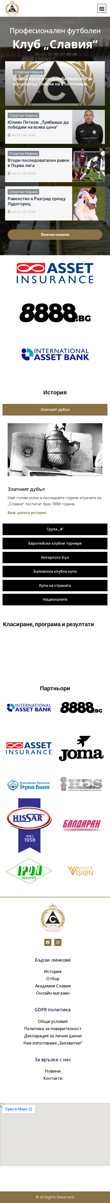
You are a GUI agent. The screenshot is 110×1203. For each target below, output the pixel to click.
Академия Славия (53, 985)
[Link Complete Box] (55, 83)
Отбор (52, 978)
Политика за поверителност (53, 1028)
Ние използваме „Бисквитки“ (52, 1043)
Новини (53, 1071)
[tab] (55, 409)
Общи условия (53, 1021)
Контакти (52, 1078)
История (52, 971)
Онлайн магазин (53, 993)
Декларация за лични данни (53, 1035)
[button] (101, 8)
